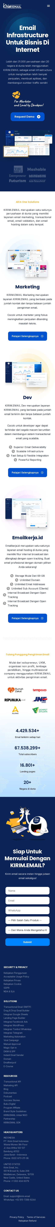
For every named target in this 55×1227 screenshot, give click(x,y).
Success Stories (12, 1100)
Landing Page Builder (14, 1018)
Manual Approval (12, 1044)
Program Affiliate (12, 1107)
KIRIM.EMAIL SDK (12, 1122)
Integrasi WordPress (14, 1025)
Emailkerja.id (10, 1062)
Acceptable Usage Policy (16, 976)
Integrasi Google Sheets (16, 1014)
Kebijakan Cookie (12, 984)
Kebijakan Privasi (12, 980)
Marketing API (11, 1085)
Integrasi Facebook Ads (16, 1021)
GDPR (6, 987)
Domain (7, 1059)
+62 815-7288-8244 (25, 1199)
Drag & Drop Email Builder (16, 1010)
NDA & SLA (9, 991)
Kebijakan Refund (27, 1220)
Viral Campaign (11, 1040)
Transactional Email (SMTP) (17, 1007)
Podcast (8, 1096)
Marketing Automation (15, 1036)
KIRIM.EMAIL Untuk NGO (15, 1115)
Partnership (9, 1118)
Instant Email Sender (14, 1055)
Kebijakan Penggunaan (15, 973)
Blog (6, 1089)
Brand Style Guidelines (15, 1111)
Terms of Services (36, 1217)
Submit (27, 942)
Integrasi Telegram (13, 1032)
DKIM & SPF (9, 1051)
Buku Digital (9, 1104)
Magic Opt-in (10, 1047)
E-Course (8, 1066)
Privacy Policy (17, 1217)
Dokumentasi (10, 1093)
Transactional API (12, 1081)
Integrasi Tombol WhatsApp (17, 1029)
